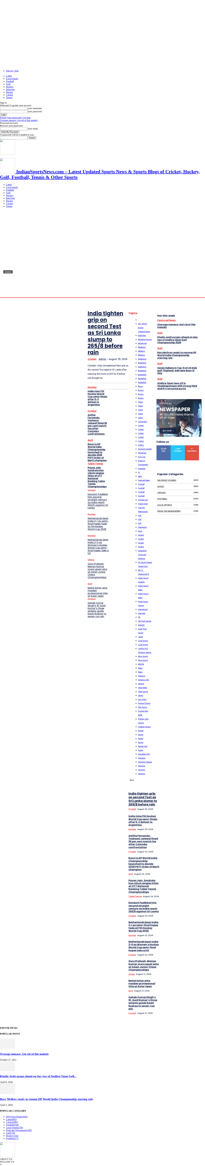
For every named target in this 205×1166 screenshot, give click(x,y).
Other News (142, 688)
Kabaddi (141, 625)
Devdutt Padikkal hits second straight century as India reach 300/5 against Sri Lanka (98, 501)
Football (10, 81)
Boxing (140, 390)
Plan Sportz (142, 707)
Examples (141, 468)
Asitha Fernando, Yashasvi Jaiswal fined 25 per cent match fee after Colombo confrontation (97, 424)
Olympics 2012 (143, 680)
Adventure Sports (145, 339)
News (140, 668)
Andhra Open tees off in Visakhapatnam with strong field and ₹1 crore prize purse (177, 386)
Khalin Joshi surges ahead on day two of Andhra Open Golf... (38, 1076)
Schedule (141, 758)
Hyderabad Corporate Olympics (142, 555)
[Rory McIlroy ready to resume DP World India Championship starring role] (7, 1093)
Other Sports (143, 691)
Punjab (140, 731)
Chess (91, 559)
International (143, 609)
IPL (139, 617)
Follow (178, 446)
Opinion (141, 684)
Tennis (9, 97)
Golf (8, 84)
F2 (139, 472)
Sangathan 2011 (144, 754)
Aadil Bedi (142, 335)
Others (140, 695)
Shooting (141, 766)
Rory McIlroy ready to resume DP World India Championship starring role (176, 355)
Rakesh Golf (142, 746)
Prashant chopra (144, 727)
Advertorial (142, 343)
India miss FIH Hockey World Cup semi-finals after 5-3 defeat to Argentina (97, 398)
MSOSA (141, 664)
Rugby (140, 750)
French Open (143, 504)
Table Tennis (95, 464)
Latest (9, 76)
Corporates (142, 421)
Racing (9, 92)
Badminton (142, 359)
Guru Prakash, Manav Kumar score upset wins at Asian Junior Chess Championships (97, 570)
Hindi (140, 531)
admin (6, 294)
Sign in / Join (12, 71)
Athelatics (142, 347)
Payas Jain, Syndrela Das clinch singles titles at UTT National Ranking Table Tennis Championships (97, 477)
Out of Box (142, 699)
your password (35, 111)
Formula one (143, 500)
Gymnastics (142, 527)
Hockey (10, 86)
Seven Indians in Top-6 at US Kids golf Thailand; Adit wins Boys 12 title (177, 370)
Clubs (140, 418)
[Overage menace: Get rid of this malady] (7, 1048)
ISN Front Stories (144, 621)
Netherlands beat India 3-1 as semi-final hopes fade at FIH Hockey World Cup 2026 (98, 524)
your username (35, 108)
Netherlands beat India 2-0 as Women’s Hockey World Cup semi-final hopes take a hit (98, 546)
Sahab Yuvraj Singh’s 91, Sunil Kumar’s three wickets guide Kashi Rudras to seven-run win (97, 609)
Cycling (141, 441)
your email (33, 128)
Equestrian (142, 453)
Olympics (141, 676)
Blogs (140, 386)
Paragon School (144, 703)
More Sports (143, 656)
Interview (10, 89)
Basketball (142, 371)
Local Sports (12, 78)
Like (163, 446)
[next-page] (199, 749)
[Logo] (7, 153)
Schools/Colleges (145, 762)
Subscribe (192, 446)
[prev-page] (195, 749)
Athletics (141, 351)
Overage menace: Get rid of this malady (19, 120)
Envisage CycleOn (145, 449)
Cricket (9, 95)
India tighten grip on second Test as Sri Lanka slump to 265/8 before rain (105, 333)
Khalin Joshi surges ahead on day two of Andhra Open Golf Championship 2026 (177, 340)
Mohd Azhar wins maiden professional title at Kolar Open (98, 592)
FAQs (140, 476)
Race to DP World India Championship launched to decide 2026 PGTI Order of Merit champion (97, 452)
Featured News (144, 480)
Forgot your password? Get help (15, 117)
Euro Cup (141, 457)
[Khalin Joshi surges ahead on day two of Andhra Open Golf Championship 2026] (7, 1070)
